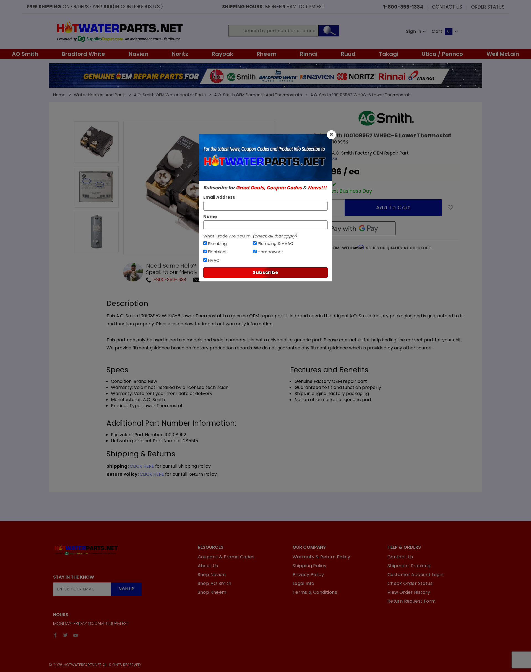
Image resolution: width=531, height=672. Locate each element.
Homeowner (270, 252)
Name (210, 216)
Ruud (348, 54)
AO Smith (25, 54)
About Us (208, 566)
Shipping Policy (310, 566)
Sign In (414, 31)
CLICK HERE (142, 466)
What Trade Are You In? (250, 236)
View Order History (408, 592)
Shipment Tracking (409, 566)
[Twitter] (65, 635)
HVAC (214, 260)
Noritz (180, 54)
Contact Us (447, 6)
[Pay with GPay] (354, 228)
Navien (138, 54)
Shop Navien (212, 574)
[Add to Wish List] (450, 207)
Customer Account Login (415, 574)
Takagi (388, 54)
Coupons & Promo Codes (226, 557)
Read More (325, 158)
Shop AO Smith (214, 583)
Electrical (217, 252)
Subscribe (265, 272)
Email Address (219, 197)
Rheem (267, 54)
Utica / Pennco (442, 54)
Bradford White (83, 54)
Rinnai (308, 54)
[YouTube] (75, 635)
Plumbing (217, 243)
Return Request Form (411, 601)
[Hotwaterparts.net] (119, 31)
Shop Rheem (212, 592)
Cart (440, 31)
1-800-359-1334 (169, 279)
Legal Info (303, 583)
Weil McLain (502, 54)
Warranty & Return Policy (321, 557)
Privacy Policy (308, 574)
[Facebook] (55, 635)
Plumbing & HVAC (275, 243)
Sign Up (126, 589)
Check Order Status (410, 583)
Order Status (487, 6)
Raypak (222, 54)
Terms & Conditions (315, 592)
